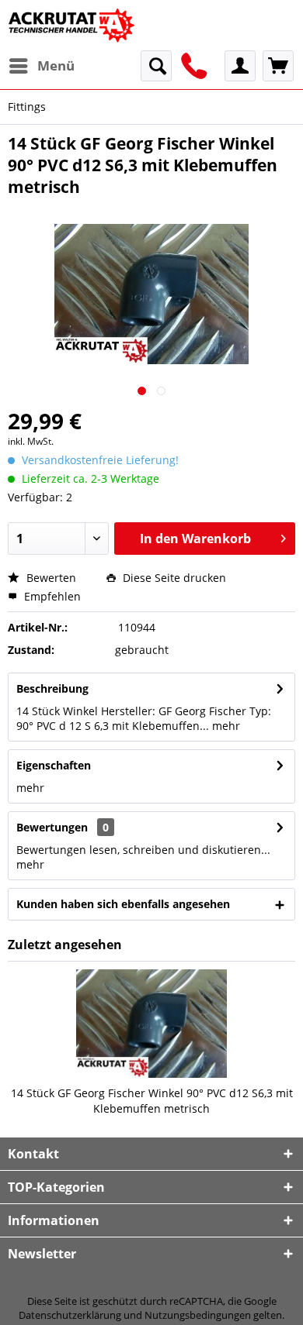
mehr (224, 725)
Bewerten (49, 577)
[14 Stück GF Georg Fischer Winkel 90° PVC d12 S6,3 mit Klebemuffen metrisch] (151, 1023)
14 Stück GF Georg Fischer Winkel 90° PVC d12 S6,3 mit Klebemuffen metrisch (152, 1101)
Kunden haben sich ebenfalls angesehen (123, 904)
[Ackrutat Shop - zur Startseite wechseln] (73, 25)
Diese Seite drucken (173, 577)
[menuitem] (41, 65)
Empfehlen (51, 596)
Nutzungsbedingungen (198, 1315)
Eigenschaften (53, 765)
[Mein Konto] (240, 65)
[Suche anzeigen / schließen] (156, 65)
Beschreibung (52, 688)
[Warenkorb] (278, 65)
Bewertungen (52, 827)
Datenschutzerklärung (70, 1315)
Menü (56, 65)
